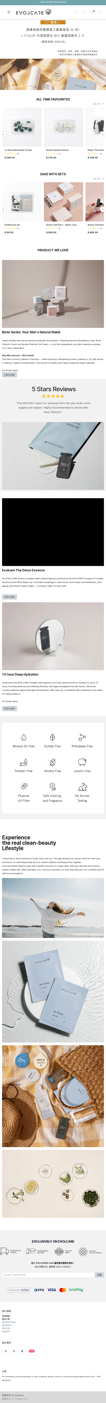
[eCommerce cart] (84, 12)
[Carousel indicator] (50, 83)
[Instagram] (14, 1351)
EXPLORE (9, 374)
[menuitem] (6, 1399)
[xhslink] (46, 1351)
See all (97, 103)
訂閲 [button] (99, 1275)
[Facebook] (5, 1351)
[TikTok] (22, 1351)
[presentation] (3, 134)
